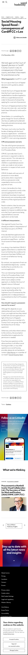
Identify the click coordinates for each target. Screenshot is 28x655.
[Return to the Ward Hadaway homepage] (20, 4)
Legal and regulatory (7, 599)
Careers (3, 582)
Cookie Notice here (8, 634)
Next (25, 525)
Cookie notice (5, 593)
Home (2, 17)
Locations (4, 579)
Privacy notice (5, 590)
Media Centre (5, 573)
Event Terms (5, 610)
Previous (3, 525)
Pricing (3, 576)
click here (4, 87)
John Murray (11, 352)
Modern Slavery (6, 602)
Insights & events (9, 17)
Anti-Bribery (5, 607)
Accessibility (5, 613)
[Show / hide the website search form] (6, 2)
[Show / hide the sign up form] (14, 560)
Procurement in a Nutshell (12, 481)
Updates (17, 17)
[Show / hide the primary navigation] (3, 2)
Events (3, 585)
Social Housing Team (16, 354)
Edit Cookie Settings (7, 596)
